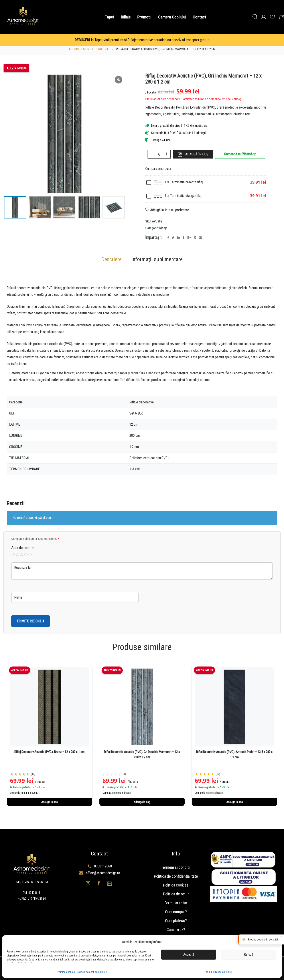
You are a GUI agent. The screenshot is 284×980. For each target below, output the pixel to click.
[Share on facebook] (168, 237)
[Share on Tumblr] (183, 237)
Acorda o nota (22, 547)
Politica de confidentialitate (92, 972)
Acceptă (188, 954)
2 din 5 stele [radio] (18, 555)
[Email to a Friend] (200, 237)
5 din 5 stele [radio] (30, 555)
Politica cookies (66, 972)
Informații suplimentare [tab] (157, 259)
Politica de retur (176, 894)
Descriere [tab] (111, 259)
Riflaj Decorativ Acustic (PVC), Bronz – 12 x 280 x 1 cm (49, 752)
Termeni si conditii (176, 867)
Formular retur (175, 903)
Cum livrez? (176, 929)
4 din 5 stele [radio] (26, 555)
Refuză (248, 954)
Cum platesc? (176, 920)
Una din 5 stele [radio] (13, 555)
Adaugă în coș (196, 154)
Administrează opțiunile (219, 972)
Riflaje (163, 228)
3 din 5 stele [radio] (22, 555)
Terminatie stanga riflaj (185, 196)
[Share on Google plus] (189, 237)
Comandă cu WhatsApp (240, 154)
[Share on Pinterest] (195, 237)
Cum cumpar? (176, 911)
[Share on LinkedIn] (178, 237)
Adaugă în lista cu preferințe (169, 210)
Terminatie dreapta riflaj (186, 182)
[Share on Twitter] (173, 237)
